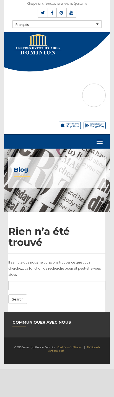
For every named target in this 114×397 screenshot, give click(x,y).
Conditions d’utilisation (70, 347)
